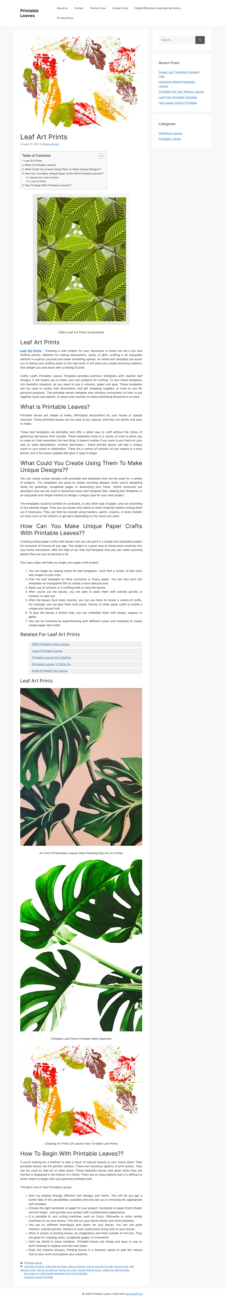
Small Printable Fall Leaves (50, 670)
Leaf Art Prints (33, 160)
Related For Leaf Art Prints (44, 177)
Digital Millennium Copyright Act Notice (158, 8)
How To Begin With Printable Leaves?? (48, 185)
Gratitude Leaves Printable (38, 1277)
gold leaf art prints (34, 1266)
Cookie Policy (120, 8)
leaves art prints (68, 1270)
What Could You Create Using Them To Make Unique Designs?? (63, 169)
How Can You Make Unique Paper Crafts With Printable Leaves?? (64, 173)
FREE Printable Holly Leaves (50, 644)
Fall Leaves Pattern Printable (178, 103)
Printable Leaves (29, 13)
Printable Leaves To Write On (51, 664)
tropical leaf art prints (89, 1270)
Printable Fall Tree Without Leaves (181, 91)
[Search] (200, 40)
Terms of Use (98, 8)
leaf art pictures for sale (100, 1266)
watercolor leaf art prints (116, 1270)
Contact (78, 8)
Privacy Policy (65, 18)
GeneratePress (134, 1293)
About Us (62, 8)
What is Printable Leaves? (40, 165)
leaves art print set (47, 1270)
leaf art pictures (76, 1266)
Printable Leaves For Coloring (51, 657)
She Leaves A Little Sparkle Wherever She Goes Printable (55, 1273)
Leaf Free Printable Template (178, 97)
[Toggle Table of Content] (99, 156)
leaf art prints (121, 1266)
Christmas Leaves (170, 133)
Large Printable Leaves (47, 651)
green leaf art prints (56, 1266)
